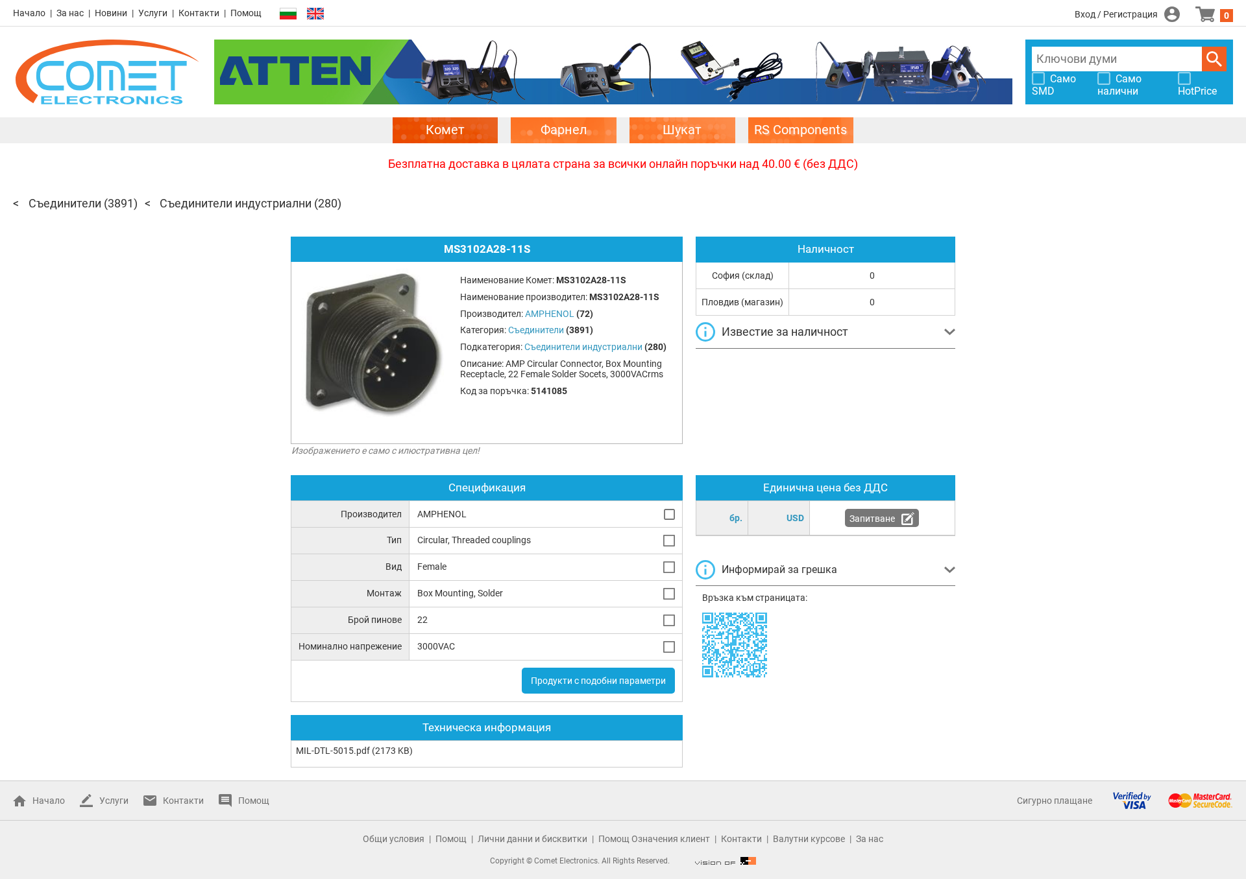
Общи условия (393, 839)
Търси (1214, 59)
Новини (111, 13)
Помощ (246, 13)
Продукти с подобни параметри (598, 680)
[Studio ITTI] (725, 860)
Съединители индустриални (236, 203)
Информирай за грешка (779, 569)
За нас (70, 13)
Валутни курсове (809, 839)
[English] (315, 14)
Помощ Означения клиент (654, 839)
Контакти (198, 13)
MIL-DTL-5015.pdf (333, 750)
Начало (29, 13)
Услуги (152, 13)
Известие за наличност (785, 331)
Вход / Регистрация (1116, 14)
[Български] (288, 14)
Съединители (65, 203)
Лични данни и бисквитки (532, 839)
